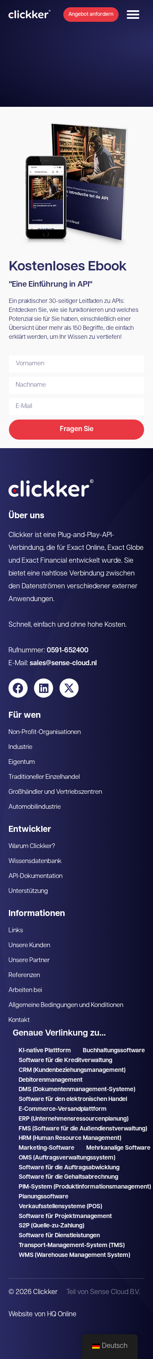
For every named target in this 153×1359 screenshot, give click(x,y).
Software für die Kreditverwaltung (65, 1060)
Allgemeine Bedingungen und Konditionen (65, 1005)
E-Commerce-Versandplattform (63, 1109)
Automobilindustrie (34, 807)
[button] (133, 14)
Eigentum (21, 762)
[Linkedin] (43, 688)
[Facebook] (18, 688)
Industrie (20, 747)
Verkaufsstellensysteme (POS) (60, 1206)
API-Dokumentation (35, 876)
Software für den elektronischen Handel (73, 1099)
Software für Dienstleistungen (59, 1236)
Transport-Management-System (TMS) (72, 1245)
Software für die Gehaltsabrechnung (68, 1177)
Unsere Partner (29, 960)
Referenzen (24, 975)
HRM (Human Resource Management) (70, 1138)
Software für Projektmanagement (65, 1216)
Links (15, 931)
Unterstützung (28, 891)
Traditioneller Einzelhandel (44, 777)
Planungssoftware (43, 1197)
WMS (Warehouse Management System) (74, 1255)
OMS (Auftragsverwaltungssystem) (67, 1158)
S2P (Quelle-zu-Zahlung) (51, 1226)
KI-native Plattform (45, 1051)
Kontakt (19, 1020)
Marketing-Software (46, 1148)
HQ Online (61, 1314)
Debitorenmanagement (50, 1080)
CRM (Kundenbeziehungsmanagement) (72, 1070)
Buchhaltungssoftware (114, 1051)
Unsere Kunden (29, 945)
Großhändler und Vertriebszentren (55, 792)
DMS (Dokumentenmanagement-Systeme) (77, 1089)
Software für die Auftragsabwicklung (69, 1168)
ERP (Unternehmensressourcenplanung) (73, 1119)
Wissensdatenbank (35, 861)
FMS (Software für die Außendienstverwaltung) (83, 1129)
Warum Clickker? (31, 846)
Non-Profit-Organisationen (44, 732)
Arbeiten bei (25, 990)
